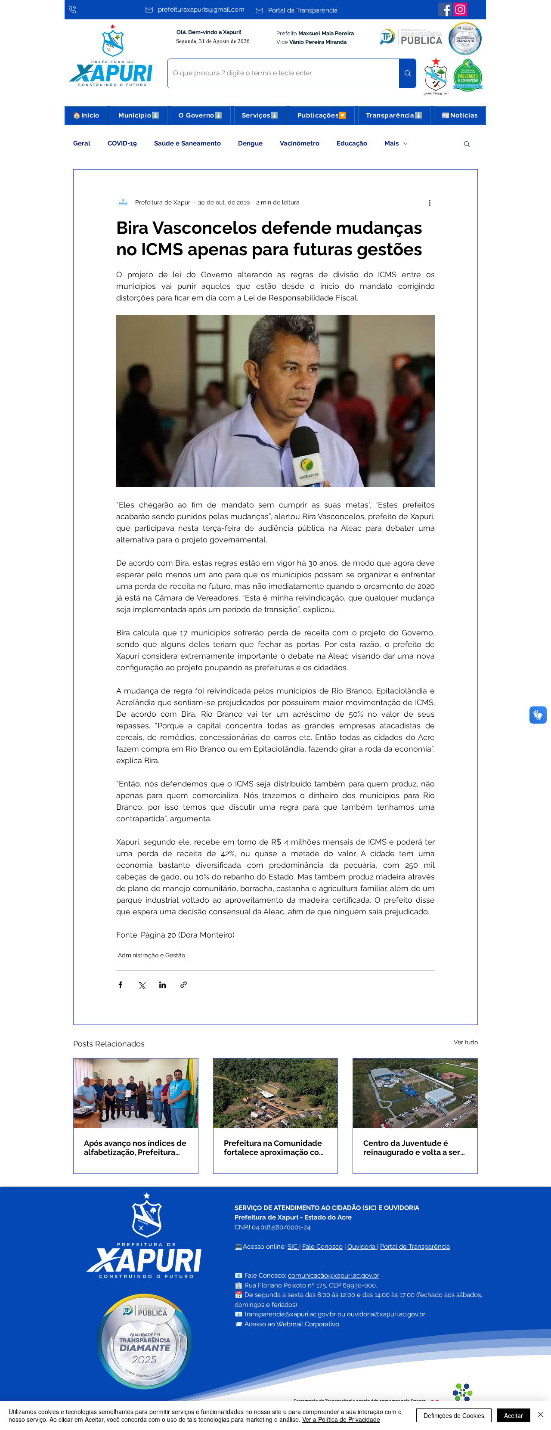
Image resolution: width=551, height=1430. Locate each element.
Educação (352, 143)
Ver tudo (466, 1042)
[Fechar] (541, 1415)
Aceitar (513, 1415)
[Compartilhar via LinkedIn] (162, 985)
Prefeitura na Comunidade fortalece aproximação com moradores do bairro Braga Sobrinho (275, 1148)
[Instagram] (460, 9)
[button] (139, 115)
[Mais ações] (429, 202)
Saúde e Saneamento (187, 143)
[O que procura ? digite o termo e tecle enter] (407, 73)
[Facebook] (445, 9)
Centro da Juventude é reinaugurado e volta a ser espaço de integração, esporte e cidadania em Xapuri (411, 1148)
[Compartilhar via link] (184, 985)
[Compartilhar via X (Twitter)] (141, 985)
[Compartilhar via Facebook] (120, 985)
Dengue (250, 143)
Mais (391, 143)
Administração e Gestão (151, 955)
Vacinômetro (299, 143)
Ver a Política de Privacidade (341, 1419)
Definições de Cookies (454, 1415)
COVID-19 (122, 143)
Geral (81, 143)
